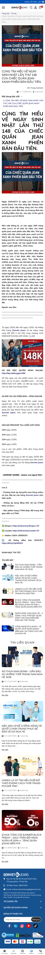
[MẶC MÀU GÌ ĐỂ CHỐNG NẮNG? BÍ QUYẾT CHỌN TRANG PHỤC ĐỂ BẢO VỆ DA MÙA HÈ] (8, 578)
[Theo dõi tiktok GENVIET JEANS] (35, 926)
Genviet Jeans (19, 330)
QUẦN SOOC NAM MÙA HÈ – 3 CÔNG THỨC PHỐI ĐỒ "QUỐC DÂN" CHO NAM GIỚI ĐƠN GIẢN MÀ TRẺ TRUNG (29, 616)
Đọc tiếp (5, 695)
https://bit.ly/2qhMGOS (12, 543)
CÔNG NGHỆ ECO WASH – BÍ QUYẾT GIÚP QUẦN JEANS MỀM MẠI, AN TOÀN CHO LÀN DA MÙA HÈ (28, 630)
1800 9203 (23, 885)
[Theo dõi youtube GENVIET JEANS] (28, 926)
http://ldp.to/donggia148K (13, 373)
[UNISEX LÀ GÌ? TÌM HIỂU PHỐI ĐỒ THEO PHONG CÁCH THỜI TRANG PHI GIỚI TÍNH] (8, 591)
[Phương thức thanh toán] (22, 941)
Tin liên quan (22, 642)
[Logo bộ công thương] (22, 934)
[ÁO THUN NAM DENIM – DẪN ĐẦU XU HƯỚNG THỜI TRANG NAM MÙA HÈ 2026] (8, 567)
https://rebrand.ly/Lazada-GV (25, 530)
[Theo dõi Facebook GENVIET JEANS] (9, 926)
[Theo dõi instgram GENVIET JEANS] (22, 926)
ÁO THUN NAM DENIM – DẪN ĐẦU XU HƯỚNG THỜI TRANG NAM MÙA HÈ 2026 (28, 566)
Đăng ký (36, 919)
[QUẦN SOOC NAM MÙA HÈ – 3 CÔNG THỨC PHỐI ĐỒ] (8, 615)
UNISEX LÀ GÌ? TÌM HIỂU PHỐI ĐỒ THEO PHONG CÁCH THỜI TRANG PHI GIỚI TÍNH (28, 591)
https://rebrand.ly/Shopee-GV (25, 526)
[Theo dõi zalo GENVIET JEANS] (15, 926)
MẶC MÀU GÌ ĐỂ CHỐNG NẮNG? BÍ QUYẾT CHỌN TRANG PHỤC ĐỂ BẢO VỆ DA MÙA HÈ (28, 579)
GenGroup (25, 897)
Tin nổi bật (7, 560)
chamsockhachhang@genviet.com (26, 889)
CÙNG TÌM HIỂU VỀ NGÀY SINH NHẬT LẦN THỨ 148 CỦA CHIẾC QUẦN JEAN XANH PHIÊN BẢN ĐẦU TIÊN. (23, 103)
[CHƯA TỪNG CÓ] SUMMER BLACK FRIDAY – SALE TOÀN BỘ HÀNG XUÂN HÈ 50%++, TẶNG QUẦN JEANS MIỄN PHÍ (28, 603)
